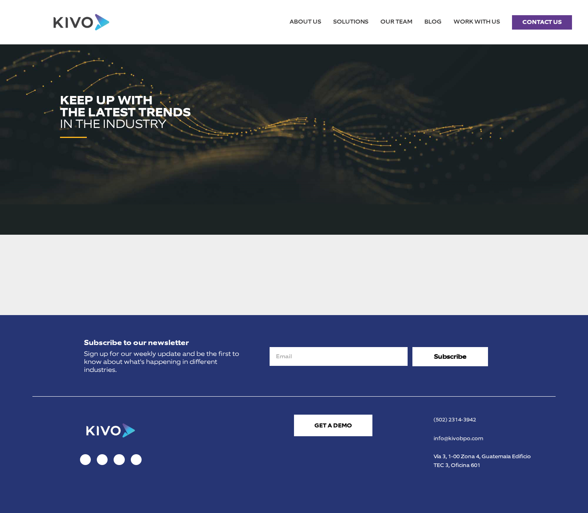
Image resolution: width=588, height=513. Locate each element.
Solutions (350, 22)
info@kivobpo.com (458, 438)
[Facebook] (85, 459)
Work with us (477, 22)
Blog (433, 22)
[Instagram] (102, 459)
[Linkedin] (119, 459)
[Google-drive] (136, 459)
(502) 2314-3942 (455, 419)
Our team (396, 22)
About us (305, 22)
